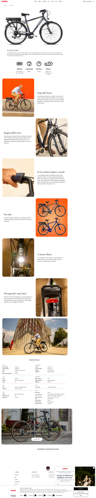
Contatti (16, 479)
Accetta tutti (81, 488)
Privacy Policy (51, 474)
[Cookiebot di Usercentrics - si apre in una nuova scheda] (13, 496)
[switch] (35, 495)
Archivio (5, 5)
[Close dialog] (94, 468)
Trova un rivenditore (88, 1)
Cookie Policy (51, 476)
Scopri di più (37, 439)
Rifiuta (81, 495)
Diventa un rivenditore (36, 476)
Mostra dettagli (59, 495)
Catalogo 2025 (17, 481)
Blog (15, 477)
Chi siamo (16, 474)
